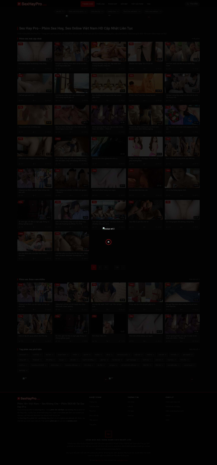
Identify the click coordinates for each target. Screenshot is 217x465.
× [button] (108, 242)
